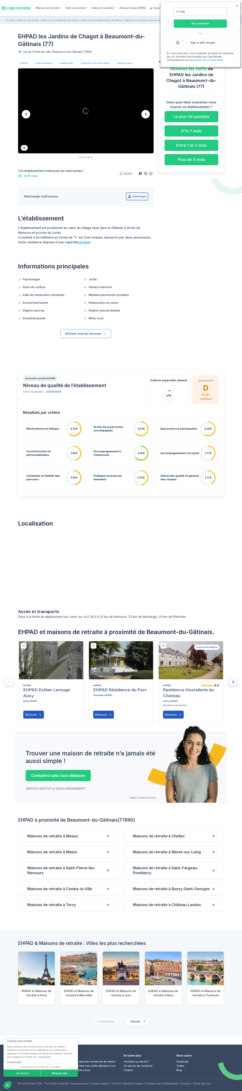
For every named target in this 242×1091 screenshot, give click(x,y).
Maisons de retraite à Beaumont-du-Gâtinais (149, 20)
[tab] (80, 157)
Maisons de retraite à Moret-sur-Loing (167, 852)
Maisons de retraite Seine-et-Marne (102, 20)
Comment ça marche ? (137, 1061)
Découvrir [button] (31, 714)
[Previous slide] (9, 682)
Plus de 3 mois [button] (191, 159)
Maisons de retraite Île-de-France (60, 20)
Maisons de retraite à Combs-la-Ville (59, 889)
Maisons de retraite (28, 20)
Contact (128, 1070)
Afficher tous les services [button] (83, 333)
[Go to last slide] (26, 114)
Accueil (10, 20)
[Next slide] (145, 114)
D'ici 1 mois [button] (191, 131)
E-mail (180, 11)
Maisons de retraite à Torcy (51, 905)
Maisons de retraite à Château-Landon (167, 905)
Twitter (180, 1065)
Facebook (182, 1061)
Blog (179, 1070)
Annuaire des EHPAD (132, 8)
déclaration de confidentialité (206, 59)
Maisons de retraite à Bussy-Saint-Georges (171, 889)
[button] (140, 173)
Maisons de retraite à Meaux (52, 836)
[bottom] (23, 646)
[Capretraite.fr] (16, 8)
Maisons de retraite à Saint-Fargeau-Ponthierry (165, 870)
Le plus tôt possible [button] (191, 116)
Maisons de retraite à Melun (52, 852)
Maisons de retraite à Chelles (159, 836)
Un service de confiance (138, 1065)
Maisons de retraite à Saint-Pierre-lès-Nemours (61, 870)
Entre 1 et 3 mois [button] (191, 145)
